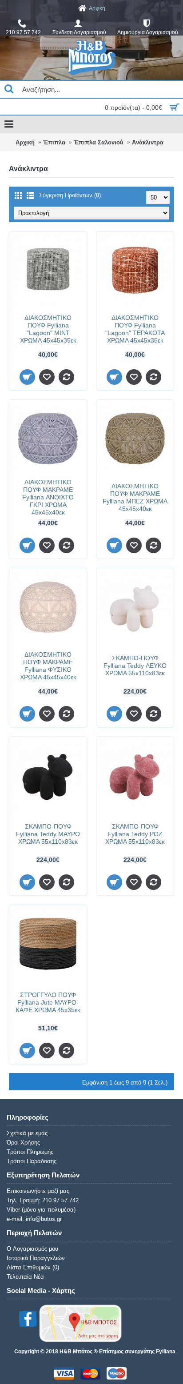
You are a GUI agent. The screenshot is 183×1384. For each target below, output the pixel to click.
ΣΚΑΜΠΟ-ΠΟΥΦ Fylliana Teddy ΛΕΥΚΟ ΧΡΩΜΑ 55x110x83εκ (135, 665)
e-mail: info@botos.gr (34, 1219)
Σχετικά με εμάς (27, 1133)
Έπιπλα (54, 142)
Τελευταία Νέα (25, 1276)
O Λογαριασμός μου (32, 1248)
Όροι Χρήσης (23, 1142)
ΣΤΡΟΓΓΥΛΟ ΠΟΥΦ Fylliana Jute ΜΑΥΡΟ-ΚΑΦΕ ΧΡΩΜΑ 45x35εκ (48, 1002)
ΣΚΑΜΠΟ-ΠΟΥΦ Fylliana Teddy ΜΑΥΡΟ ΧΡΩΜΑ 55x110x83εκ (48, 834)
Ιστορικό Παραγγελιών (36, 1258)
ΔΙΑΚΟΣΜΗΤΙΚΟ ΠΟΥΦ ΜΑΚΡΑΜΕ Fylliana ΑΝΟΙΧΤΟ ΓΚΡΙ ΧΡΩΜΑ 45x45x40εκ (48, 497)
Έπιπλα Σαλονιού (98, 142)
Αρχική (25, 142)
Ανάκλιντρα (147, 142)
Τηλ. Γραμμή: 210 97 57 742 (43, 1200)
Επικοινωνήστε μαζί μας (38, 1191)
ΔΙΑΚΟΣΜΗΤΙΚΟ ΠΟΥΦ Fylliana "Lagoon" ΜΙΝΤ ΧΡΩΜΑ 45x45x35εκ (48, 329)
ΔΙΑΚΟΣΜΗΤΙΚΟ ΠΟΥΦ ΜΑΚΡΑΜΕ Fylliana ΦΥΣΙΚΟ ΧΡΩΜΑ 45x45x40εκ (48, 666)
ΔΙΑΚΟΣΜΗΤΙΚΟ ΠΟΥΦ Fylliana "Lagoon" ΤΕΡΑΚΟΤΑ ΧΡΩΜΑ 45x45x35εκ (135, 329)
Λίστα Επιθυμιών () (33, 1267)
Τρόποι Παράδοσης (31, 1161)
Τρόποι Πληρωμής (30, 1152)
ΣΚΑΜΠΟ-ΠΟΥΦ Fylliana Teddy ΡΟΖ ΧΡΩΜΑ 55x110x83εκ (135, 834)
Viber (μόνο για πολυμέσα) (41, 1209)
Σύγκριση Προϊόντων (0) (70, 195)
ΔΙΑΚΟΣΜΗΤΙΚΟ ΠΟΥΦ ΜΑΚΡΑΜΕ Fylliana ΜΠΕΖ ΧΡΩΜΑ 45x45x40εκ (135, 497)
